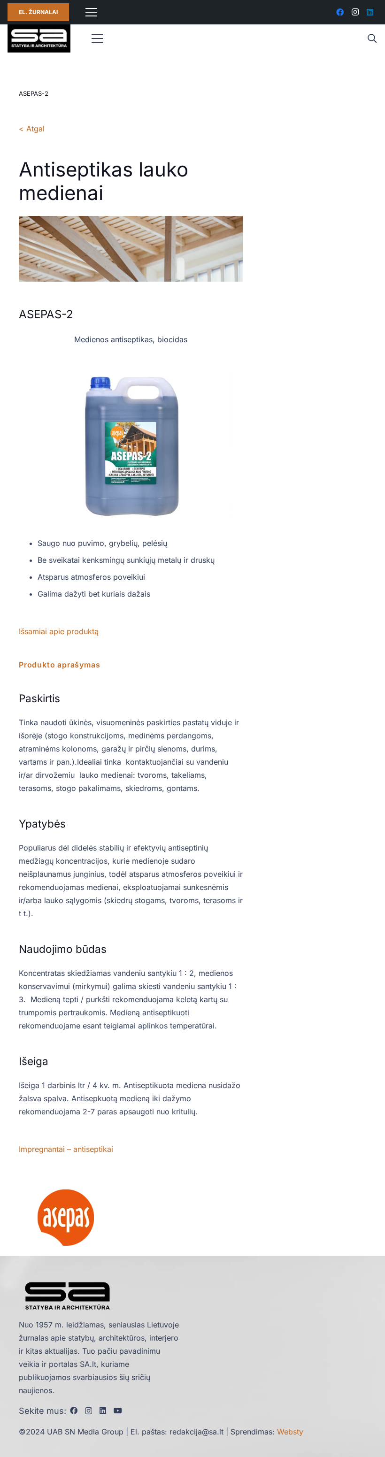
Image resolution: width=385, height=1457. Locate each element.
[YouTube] (118, 1410)
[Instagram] (354, 12)
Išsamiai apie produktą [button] (59, 631)
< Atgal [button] (32, 128)
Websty (290, 1431)
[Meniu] (91, 12)
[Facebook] (339, 12)
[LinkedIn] (369, 12)
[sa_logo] (39, 38)
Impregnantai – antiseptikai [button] (66, 1149)
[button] (372, 38)
